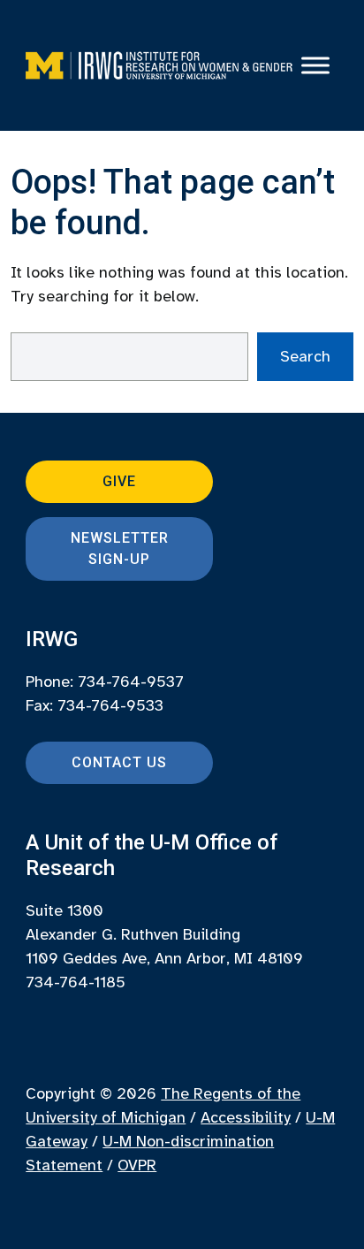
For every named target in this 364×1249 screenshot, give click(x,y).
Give (119, 481)
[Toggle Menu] (315, 65)
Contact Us (119, 762)
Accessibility (246, 1117)
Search (305, 356)
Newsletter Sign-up (120, 548)
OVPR (137, 1165)
